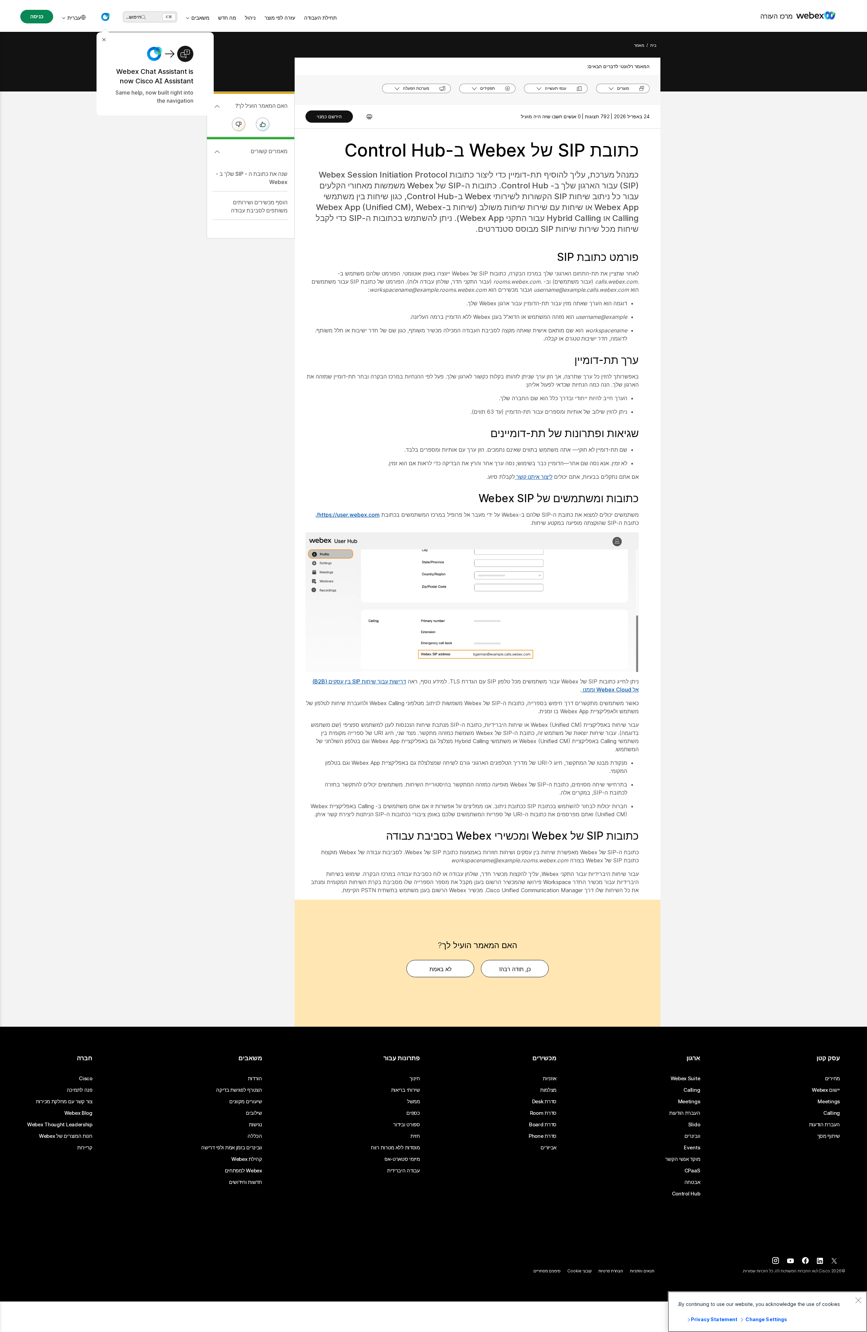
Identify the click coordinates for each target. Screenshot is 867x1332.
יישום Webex (826, 1090)
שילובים (254, 1113)
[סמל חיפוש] (143, 17)
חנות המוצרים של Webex (65, 1136)
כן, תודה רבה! (515, 969)
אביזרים (548, 1147)
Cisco (85, 1078)
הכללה (255, 1136)
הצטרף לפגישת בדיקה (239, 1090)
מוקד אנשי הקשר (682, 1159)
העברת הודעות (824, 1124)
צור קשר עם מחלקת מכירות (64, 1101)
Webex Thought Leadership (59, 1124)
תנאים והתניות (642, 1270)
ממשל (413, 1101)
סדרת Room (543, 1113)
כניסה (36, 16)
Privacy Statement (714, 1319)
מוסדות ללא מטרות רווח (395, 1147)
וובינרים (692, 1136)
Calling (831, 1113)
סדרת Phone (542, 1136)
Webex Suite (685, 1078)
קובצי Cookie (579, 1270)
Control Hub (686, 1193)
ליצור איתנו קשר (533, 476)
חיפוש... (133, 17)
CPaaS (692, 1170)
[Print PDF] (366, 116)
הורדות (255, 1078)
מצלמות (548, 1090)
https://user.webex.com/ (348, 514)
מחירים (832, 1078)
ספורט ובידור (406, 1124)
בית (653, 45)
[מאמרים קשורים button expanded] (217, 151)
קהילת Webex (246, 1159)
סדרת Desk (544, 1101)
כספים (413, 1113)
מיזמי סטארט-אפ (402, 1159)
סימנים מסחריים (547, 1270)
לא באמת (440, 969)
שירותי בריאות (405, 1090)
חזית (415, 1136)
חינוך (414, 1078)
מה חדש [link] (227, 18)
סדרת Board (542, 1124)
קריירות (84, 1147)
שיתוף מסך (828, 1136)
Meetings (829, 1101)
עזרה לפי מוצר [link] (280, 18)
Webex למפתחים (243, 1170)
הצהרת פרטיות (610, 1270)
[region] (767, 1311)
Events (692, 1147)
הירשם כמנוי (329, 116)
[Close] (858, 1300)
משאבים (200, 18)
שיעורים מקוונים (245, 1101)
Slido (694, 1124)
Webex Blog (78, 1113)
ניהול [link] (250, 18)
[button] (105, 17)
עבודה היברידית (403, 1170)
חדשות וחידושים (245, 1182)
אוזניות (549, 1078)
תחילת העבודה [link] (320, 18)
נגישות (255, 1124)
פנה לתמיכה (79, 1090)
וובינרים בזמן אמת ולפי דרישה (231, 1147)
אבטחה (692, 1182)
